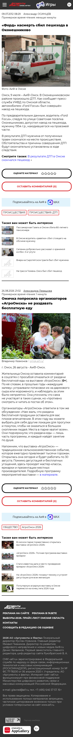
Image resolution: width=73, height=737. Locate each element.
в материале (49, 474)
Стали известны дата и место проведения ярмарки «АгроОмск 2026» (38, 565)
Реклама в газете (44, 613)
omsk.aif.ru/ (37, 361)
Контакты (10, 622)
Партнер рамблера (32, 720)
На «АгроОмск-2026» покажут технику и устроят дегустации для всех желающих (41, 576)
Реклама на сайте (16, 613)
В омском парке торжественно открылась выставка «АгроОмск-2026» (38, 543)
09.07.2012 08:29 (11, 13)
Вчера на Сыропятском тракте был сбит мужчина (42, 260)
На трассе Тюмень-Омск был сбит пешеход (39, 271)
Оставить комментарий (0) (37, 186)
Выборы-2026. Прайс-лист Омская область (33, 618)
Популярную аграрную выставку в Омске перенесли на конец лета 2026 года (38, 587)
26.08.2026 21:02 (11, 290)
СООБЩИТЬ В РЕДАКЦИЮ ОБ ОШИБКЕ (28, 627)
